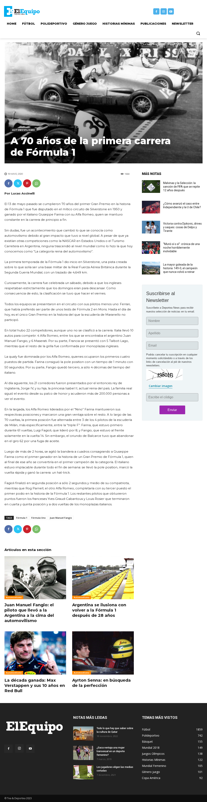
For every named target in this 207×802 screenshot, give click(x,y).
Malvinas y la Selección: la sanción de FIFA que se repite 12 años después (181, 186)
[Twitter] (18, 183)
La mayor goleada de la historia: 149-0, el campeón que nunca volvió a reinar (180, 268)
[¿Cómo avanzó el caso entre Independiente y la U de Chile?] (151, 207)
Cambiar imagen (160, 386)
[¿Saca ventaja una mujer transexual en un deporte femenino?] (83, 753)
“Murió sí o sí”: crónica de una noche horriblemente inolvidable (181, 247)
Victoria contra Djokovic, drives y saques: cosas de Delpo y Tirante (182, 227)
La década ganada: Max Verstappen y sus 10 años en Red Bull (34, 685)
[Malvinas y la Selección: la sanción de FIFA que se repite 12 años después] (151, 186)
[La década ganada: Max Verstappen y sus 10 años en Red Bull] (35, 653)
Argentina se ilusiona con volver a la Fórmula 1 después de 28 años (99, 610)
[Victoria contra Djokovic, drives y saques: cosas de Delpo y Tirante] (151, 227)
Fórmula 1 (21, 517)
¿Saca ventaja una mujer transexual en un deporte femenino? (111, 751)
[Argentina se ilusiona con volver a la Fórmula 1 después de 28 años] (103, 577)
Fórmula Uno (38, 517)
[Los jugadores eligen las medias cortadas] (83, 772)
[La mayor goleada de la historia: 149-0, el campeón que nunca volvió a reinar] (151, 268)
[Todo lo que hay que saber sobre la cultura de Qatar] (83, 733)
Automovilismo (23, 130)
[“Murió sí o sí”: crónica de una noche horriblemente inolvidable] (151, 247)
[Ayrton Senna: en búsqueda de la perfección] (103, 653)
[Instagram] (164, 11)
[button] (198, 33)
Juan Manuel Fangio (61, 517)
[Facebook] (156, 11)
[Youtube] (171, 11)
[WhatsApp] (36, 183)
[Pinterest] (27, 183)
